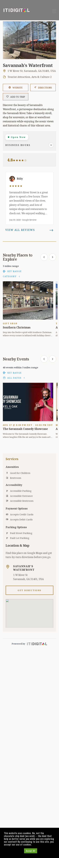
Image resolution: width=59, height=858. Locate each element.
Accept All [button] (30, 850)
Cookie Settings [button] (13, 850)
